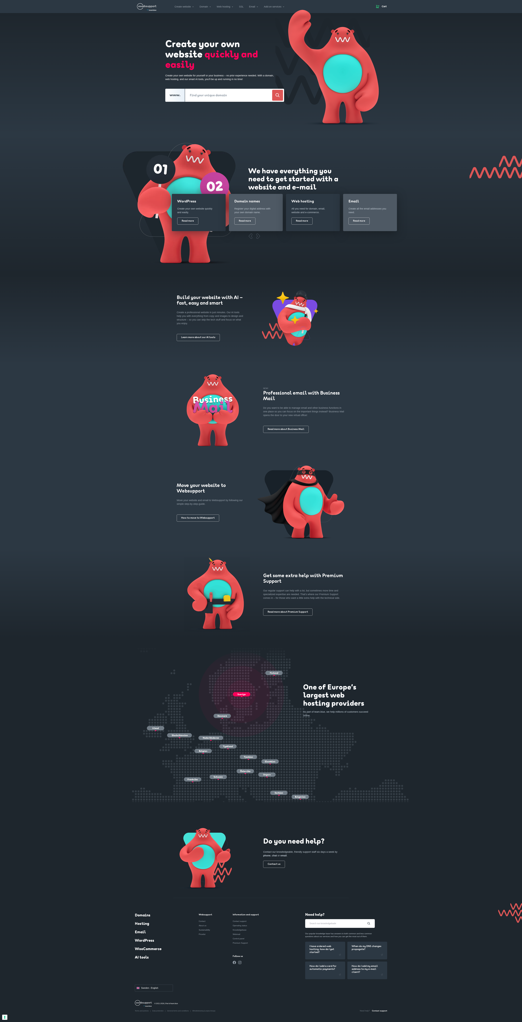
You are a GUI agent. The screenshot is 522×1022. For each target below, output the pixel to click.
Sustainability (204, 930)
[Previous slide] (250, 236)
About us (202, 925)
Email (140, 932)
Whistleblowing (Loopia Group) (203, 1011)
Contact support (239, 921)
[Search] (277, 95)
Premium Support (240, 943)
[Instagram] (239, 962)
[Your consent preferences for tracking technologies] (4, 1017)
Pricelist (202, 934)
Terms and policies (142, 1011)
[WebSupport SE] (147, 6)
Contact (202, 921)
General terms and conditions (178, 1011)
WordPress (144, 941)
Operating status (240, 925)
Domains (142, 915)
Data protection (158, 1011)
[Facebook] (234, 962)
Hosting (142, 924)
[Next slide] (258, 236)
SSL (241, 6)
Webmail (236, 934)
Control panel (238, 938)
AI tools (142, 957)
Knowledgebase (239, 930)
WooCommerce (148, 949)
